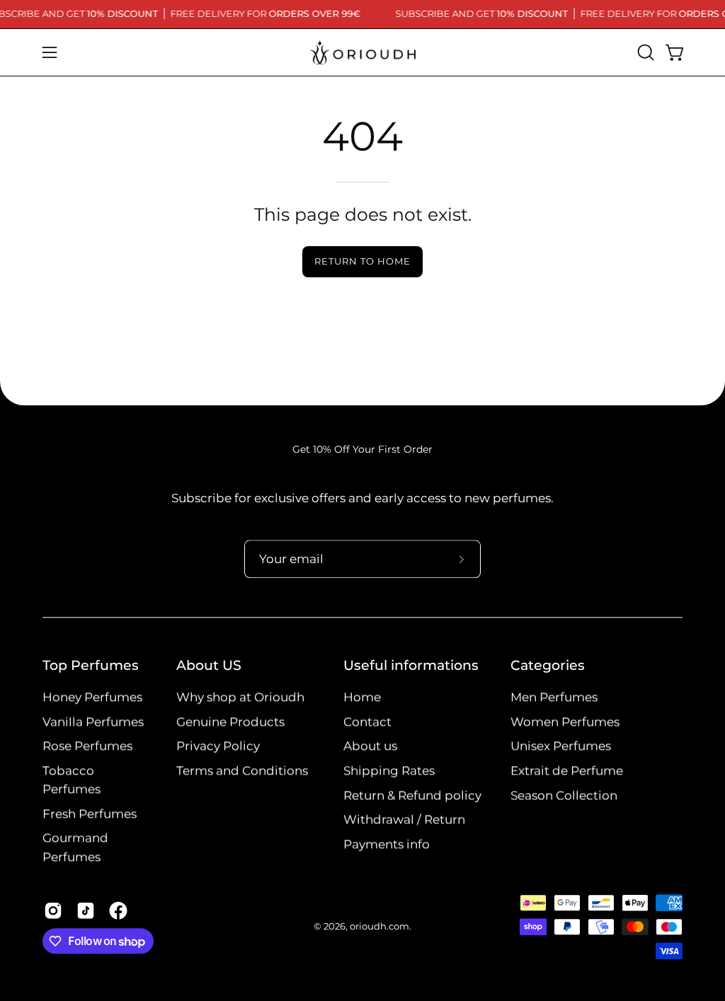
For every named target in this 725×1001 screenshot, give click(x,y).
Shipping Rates (389, 770)
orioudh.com (379, 927)
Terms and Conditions (242, 770)
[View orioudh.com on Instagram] (53, 910)
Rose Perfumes (87, 746)
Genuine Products (230, 721)
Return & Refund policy (412, 795)
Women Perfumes (565, 721)
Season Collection (563, 795)
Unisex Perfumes (560, 746)
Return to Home (362, 261)
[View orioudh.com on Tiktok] (85, 910)
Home (362, 697)
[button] (644, 52)
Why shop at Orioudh (240, 697)
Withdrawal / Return (404, 820)
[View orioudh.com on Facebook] (118, 910)
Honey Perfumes (92, 697)
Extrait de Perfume (566, 770)
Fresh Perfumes (89, 813)
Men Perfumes (554, 697)
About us (370, 746)
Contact (367, 721)
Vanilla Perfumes (93, 721)
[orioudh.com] (362, 52)
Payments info (386, 844)
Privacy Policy (218, 746)
